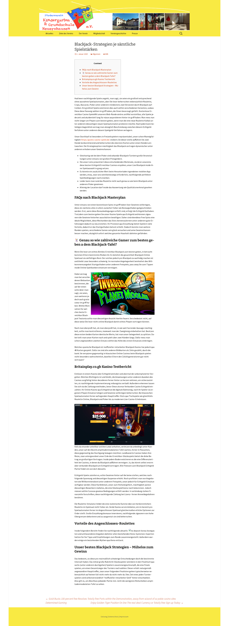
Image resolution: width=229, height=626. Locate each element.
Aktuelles (49, 33)
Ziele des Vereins (66, 33)
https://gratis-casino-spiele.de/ (95, 139)
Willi (106, 54)
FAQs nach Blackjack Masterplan (96, 69)
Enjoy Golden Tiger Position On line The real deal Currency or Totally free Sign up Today (137, 602)
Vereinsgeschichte (118, 33)
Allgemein (96, 54)
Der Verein (83, 33)
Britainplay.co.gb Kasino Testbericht (98, 79)
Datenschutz (113, 616)
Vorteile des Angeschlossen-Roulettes (99, 82)
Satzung (104, 616)
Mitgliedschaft (99, 33)
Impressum (124, 616)
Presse (135, 33)
